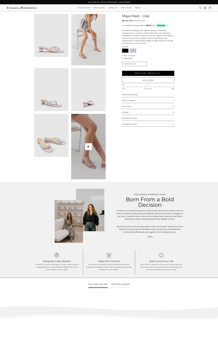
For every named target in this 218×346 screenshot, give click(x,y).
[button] (138, 7)
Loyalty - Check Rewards (15, 326)
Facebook (135, 326)
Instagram (135, 322)
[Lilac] (133, 51)
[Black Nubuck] (125, 51)
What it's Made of (128, 100)
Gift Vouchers (178, 332)
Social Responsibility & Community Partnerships (106, 332)
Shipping (10, 329)
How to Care (126, 106)
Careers (176, 329)
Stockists (177, 326)
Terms (9, 336)
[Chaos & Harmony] (22, 8)
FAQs (9, 322)
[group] (109, 2)
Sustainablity (94, 329)
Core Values (94, 322)
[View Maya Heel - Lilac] (88, 146)
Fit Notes (125, 112)
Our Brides (135, 329)
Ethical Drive (94, 326)
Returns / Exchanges (14, 332)
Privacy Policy (11, 339)
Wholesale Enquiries (181, 322)
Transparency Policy (129, 124)
